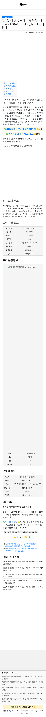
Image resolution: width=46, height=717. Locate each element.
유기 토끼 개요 (10, 83)
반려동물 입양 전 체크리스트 (21, 133)
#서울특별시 (33, 532)
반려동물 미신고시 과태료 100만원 (21, 129)
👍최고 (17, 537)
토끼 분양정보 (9, 88)
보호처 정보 (8, 91)
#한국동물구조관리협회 (20, 532)
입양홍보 (7, 94)
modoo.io (24, 713)
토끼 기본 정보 (10, 86)
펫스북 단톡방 (11, 521)
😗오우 (28, 537)
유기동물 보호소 (7, 17)
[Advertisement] (23, 57)
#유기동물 (7, 532)
